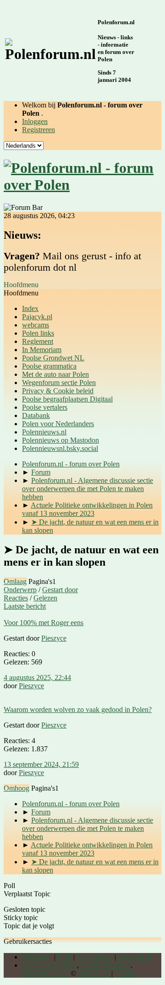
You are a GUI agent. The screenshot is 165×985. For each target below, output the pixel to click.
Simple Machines (106, 965)
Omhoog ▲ (135, 957)
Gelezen (45, 598)
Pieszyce (53, 638)
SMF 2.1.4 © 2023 (49, 965)
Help (64, 957)
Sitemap (126, 973)
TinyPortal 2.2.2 (45, 973)
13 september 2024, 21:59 (41, 764)
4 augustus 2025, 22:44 (37, 677)
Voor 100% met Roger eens (43, 622)
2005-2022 (94, 973)
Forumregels (95, 957)
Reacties (16, 598)
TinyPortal (37, 957)
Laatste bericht (25, 606)
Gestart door (60, 590)
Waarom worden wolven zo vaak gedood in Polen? (78, 709)
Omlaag (15, 581)
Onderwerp (20, 590)
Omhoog (16, 788)
